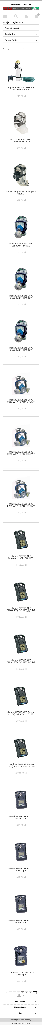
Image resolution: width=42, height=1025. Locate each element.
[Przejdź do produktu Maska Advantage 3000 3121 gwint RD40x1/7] (21, 279)
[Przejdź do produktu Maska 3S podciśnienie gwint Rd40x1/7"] (21, 175)
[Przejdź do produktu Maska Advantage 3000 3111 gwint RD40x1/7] (21, 227)
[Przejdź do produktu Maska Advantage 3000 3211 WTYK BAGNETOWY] (21, 383)
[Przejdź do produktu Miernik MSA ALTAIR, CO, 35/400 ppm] (21, 904)
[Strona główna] (21, 8)
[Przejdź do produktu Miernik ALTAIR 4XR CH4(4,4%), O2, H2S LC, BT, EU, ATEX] (21, 643)
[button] (5, 16)
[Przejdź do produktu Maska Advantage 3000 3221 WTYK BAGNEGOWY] (21, 435)
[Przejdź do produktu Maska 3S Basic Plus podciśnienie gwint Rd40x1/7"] (21, 123)
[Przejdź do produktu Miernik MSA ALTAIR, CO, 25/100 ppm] (21, 800)
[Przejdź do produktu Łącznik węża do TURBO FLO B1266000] (21, 71)
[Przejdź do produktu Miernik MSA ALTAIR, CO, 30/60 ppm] (21, 852)
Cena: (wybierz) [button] (10, 34)
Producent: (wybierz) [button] (12, 28)
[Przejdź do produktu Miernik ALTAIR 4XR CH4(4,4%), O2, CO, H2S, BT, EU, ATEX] (21, 539)
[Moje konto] (26, 16)
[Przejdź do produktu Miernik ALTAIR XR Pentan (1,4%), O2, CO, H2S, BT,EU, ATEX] (21, 747)
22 (19, 995)
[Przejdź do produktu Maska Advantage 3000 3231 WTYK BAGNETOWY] (21, 487)
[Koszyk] (37, 16)
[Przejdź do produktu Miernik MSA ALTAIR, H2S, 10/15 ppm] (21, 956)
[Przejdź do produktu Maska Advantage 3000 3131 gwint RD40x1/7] (21, 331)
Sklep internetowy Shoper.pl (21, 1023)
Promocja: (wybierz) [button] (11, 40)
